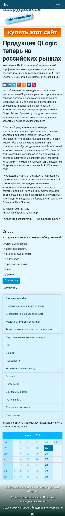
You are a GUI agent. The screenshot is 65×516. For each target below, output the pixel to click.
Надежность (12, 259)
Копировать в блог (48, 218)
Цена (8, 269)
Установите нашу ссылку (20, 368)
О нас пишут (13, 415)
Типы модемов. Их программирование (29, 329)
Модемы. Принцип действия (23, 321)
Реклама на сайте (16, 298)
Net (5, 4)
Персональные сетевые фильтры (26, 337)
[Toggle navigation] (58, 4)
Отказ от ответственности (26, 497)
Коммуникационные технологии (25, 306)
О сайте (10, 352)
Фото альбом (13, 399)
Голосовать (11, 280)
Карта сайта (12, 384)
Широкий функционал (18, 253)
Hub (8, 345)
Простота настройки (17, 264)
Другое (9, 274)
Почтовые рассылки (18, 407)
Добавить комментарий (18, 218)
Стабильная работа (16, 243)
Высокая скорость (16, 248)
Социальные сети (16, 391)
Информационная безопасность (25, 313)
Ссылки (10, 376)
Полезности (13, 360)
